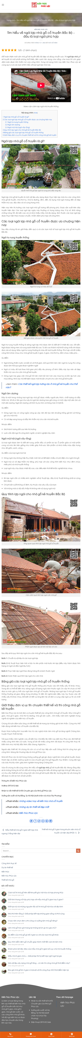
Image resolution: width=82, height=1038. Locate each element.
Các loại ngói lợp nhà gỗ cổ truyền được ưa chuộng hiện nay (27, 119)
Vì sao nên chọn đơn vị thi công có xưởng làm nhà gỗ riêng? (32, 921)
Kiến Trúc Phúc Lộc (28, 812)
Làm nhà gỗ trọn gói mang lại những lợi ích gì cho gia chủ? (32, 928)
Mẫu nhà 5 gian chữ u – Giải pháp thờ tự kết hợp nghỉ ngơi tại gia (35, 956)
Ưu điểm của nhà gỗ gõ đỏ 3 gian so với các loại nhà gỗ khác (33, 935)
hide (35, 113)
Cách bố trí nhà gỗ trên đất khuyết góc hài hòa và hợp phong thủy (35, 892)
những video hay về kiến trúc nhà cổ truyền (41, 801)
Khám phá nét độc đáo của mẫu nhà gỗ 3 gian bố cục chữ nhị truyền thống (39, 949)
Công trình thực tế (9, 863)
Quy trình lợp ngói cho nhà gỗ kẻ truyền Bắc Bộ (22, 130)
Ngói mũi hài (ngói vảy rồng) (17, 127)
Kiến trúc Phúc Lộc (41, 29)
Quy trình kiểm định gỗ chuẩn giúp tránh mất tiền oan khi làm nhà (35, 942)
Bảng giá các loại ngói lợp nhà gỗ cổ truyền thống (23, 132)
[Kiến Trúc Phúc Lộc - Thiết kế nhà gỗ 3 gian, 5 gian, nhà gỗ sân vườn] (41, 5)
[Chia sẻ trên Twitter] (39, 821)
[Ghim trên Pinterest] (47, 821)
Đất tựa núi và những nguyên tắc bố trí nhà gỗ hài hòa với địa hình (35, 907)
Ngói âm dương (12, 124)
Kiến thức (5, 871)
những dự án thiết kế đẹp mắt (34, 806)
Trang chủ (11, 20)
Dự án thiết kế (7, 867)
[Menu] (3, 4)
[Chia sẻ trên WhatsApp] (31, 821)
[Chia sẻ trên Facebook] (35, 821)
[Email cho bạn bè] (43, 821)
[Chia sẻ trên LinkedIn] (50, 821)
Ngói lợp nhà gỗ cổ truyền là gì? (16, 117)
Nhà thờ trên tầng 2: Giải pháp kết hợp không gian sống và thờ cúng (36, 914)
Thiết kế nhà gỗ (8, 880)
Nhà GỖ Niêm (52, 42)
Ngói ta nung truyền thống (16, 122)
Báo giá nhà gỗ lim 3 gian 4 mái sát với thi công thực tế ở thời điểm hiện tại (38, 970)
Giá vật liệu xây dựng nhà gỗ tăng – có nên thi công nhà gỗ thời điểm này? (39, 963)
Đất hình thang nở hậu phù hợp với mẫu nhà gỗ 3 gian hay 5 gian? (35, 899)
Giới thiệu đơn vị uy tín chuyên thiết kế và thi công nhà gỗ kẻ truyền (29, 135)
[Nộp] (78, 851)
